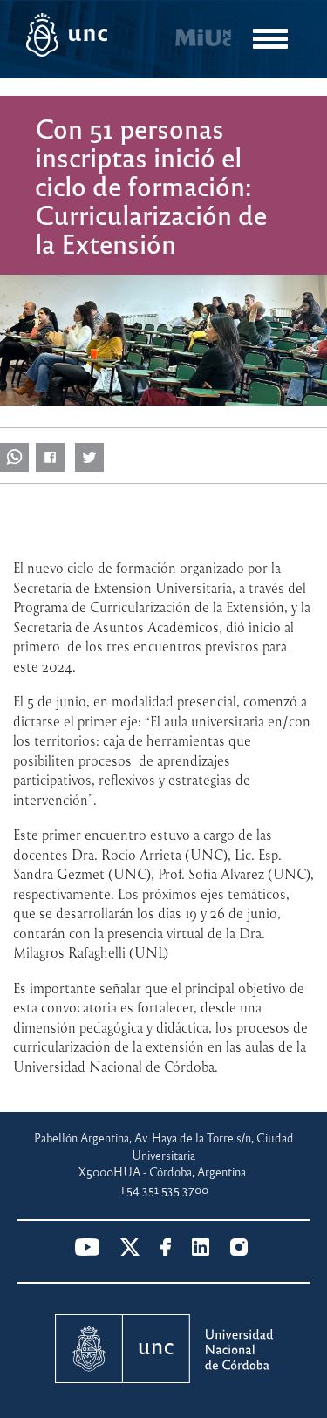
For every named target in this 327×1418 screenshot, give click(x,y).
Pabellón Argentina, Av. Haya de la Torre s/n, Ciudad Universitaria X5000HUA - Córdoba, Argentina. (164, 1154)
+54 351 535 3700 (163, 1189)
